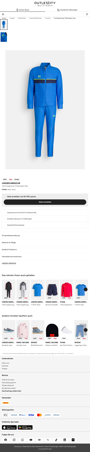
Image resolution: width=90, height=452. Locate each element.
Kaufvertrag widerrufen (11, 391)
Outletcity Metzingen (45, 4)
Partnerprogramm (9, 383)
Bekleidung (22, 18)
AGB (61, 446)
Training (47, 18)
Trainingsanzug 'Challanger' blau (65, 18)
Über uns (5, 363)
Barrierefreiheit (37, 446)
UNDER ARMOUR (11, 183)
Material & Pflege (9, 242)
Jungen (12, 18)
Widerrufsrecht (8, 385)
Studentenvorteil (9, 388)
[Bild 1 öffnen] (4, 24)
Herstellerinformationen (12, 257)
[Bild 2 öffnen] (4, 37)
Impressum (18, 446)
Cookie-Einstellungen (51, 446)
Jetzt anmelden (45, 202)
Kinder (4, 18)
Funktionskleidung (35, 18)
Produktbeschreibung (11, 235)
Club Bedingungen (70, 446)
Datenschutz (27, 446)
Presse (4, 369)
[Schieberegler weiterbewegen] (86, 289)
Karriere (5, 366)
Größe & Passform (9, 249)
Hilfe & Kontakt (8, 380)
